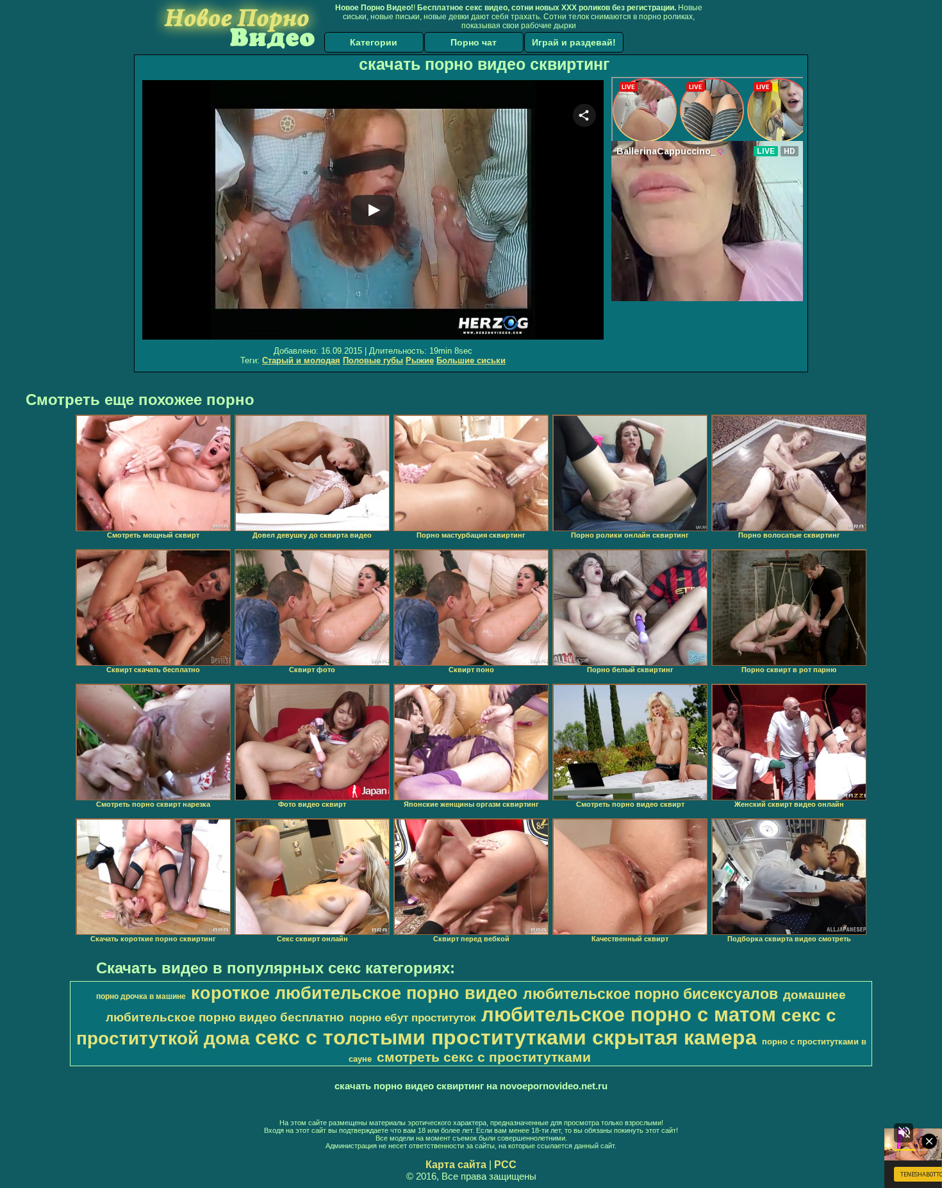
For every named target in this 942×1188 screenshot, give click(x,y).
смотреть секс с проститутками (484, 1057)
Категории (373, 42)
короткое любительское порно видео (354, 993)
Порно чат (473, 42)
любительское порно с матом (628, 1014)
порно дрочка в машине (141, 996)
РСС (505, 1164)
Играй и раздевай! (574, 42)
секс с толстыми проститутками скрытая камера (506, 1037)
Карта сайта (456, 1164)
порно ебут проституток (412, 1017)
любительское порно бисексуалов (650, 994)
